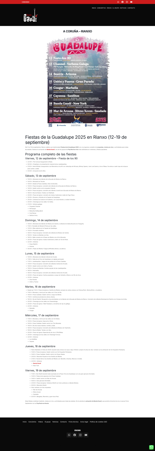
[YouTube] (131, 2)
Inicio (94, 8)
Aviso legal (84, 422)
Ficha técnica (73, 422)
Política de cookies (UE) (98, 422)
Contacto (131, 8)
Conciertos (101, 8)
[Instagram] (127, 2)
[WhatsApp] (118, 2)
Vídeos (109, 8)
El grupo (116, 8)
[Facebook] (123, 2)
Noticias (123, 8)
